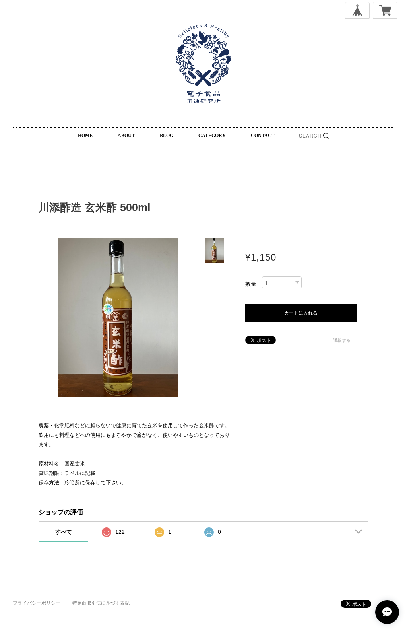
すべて (63, 532)
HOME (85, 135)
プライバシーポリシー (36, 603)
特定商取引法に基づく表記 (101, 603)
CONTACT (263, 135)
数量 (250, 284)
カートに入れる (301, 313)
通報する (342, 340)
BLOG (166, 135)
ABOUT (126, 135)
